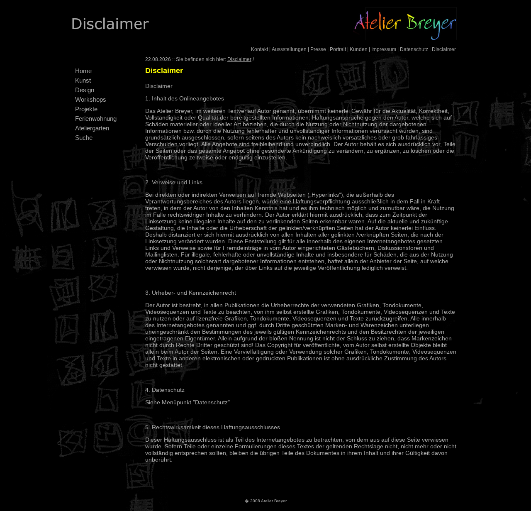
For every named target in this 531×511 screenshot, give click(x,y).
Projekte (86, 108)
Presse (318, 49)
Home (83, 70)
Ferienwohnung (96, 118)
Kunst (83, 80)
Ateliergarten (92, 128)
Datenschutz (414, 49)
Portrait (338, 49)
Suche (84, 137)
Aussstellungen (289, 49)
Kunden (359, 49)
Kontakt (259, 49)
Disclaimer (444, 49)
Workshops (90, 99)
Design (84, 89)
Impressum (383, 49)
